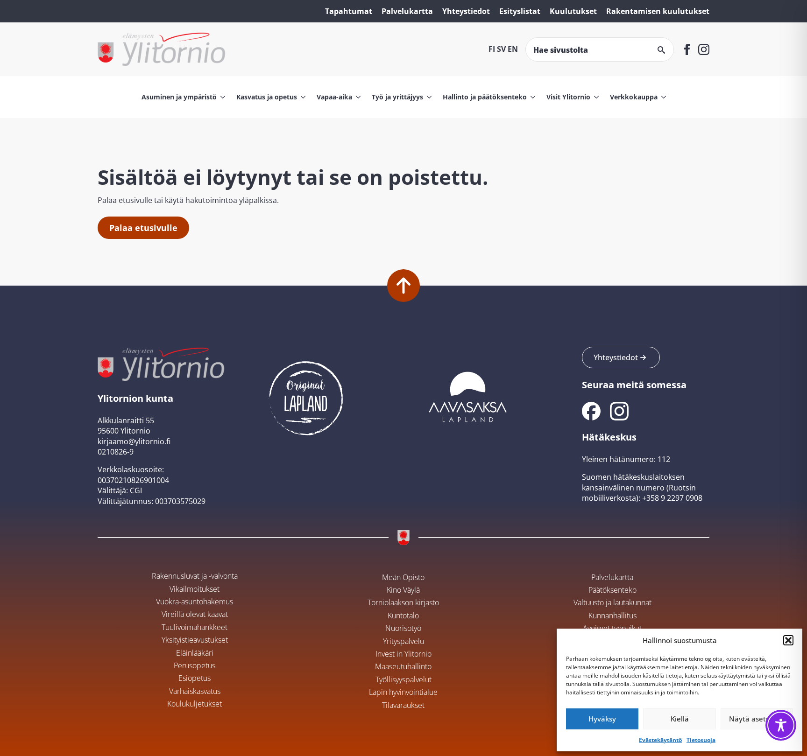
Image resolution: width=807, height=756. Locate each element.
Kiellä (680, 718)
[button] (788, 640)
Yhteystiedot (466, 11)
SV (501, 49)
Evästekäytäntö (660, 740)
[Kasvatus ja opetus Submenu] (301, 97)
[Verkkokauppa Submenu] (662, 97)
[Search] (661, 50)
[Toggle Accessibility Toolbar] (780, 725)
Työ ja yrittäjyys (397, 96)
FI (491, 49)
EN (513, 49)
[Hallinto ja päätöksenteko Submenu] (531, 97)
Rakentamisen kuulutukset (657, 11)
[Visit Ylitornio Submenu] (594, 97)
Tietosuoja (701, 740)
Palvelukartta (407, 11)
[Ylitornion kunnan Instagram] (619, 411)
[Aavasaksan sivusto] (467, 396)
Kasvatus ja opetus (266, 96)
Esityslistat (519, 11)
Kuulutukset (573, 11)
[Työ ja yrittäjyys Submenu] (427, 97)
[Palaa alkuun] (403, 285)
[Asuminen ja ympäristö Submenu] (221, 97)
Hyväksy (602, 718)
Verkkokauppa (634, 96)
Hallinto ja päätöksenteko (485, 96)
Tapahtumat (348, 11)
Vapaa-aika (334, 96)
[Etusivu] (162, 49)
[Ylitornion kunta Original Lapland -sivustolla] (306, 396)
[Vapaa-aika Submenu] (356, 97)
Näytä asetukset (756, 718)
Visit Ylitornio (568, 96)
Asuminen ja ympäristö (179, 96)
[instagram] (703, 49)
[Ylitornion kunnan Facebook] (591, 411)
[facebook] (687, 49)
